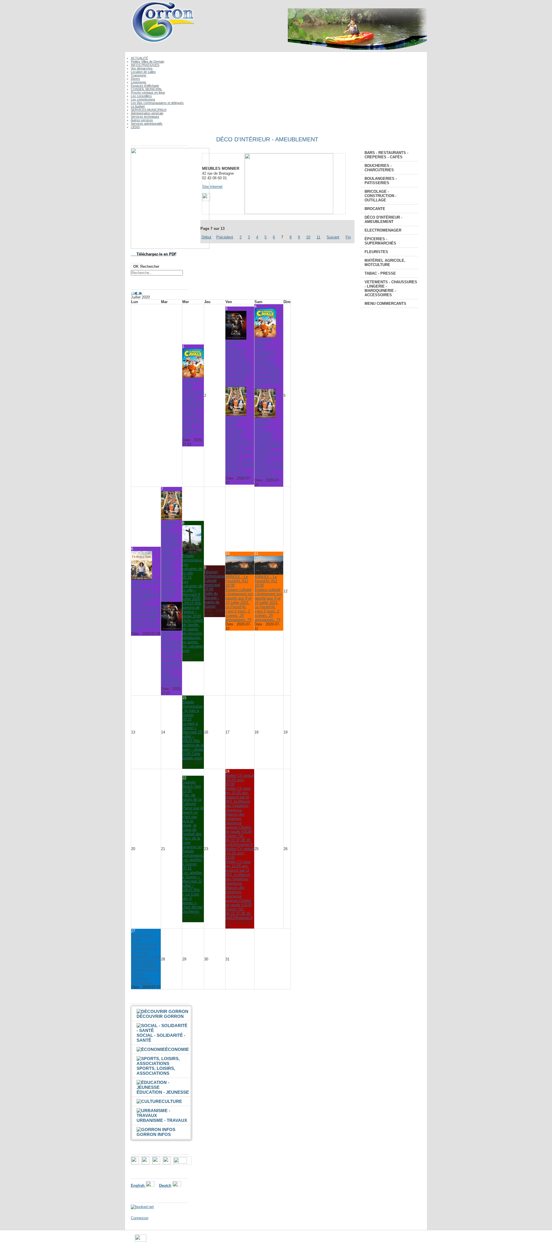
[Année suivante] (138, 293)
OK (136, 266)
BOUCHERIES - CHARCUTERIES (379, 167)
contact (308, 1240)
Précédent (224, 237)
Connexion (139, 1218)
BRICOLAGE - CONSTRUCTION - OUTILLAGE (380, 195)
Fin (348, 237)
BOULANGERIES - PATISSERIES (381, 180)
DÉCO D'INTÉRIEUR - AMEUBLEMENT (383, 219)
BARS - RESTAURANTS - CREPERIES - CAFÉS (386, 155)
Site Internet (212, 186)
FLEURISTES (376, 252)
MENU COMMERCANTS (385, 303)
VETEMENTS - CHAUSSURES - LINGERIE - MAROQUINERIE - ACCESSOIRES (391, 288)
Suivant (333, 237)
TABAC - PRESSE (380, 273)
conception (326, 1240)
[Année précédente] (132, 293)
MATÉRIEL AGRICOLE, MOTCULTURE (385, 262)
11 (318, 237)
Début (206, 237)
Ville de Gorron (158, 1240)
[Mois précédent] (135, 293)
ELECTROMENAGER (383, 230)
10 (308, 237)
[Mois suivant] (140, 293)
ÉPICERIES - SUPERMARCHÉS (380, 241)
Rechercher (149, 266)
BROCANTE (375, 209)
